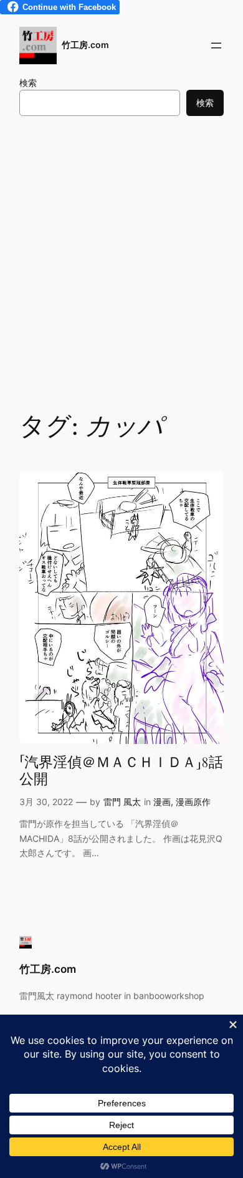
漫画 (162, 801)
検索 (28, 82)
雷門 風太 (122, 801)
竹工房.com (85, 44)
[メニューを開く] (216, 45)
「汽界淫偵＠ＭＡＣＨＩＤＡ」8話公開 (121, 771)
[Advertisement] (121, 262)
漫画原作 (193, 801)
